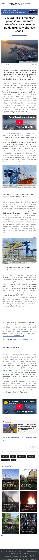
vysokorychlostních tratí (18, 359)
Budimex (32, 92)
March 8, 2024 (28, 339)
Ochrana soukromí (31, 551)
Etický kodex (19, 551)
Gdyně (29, 228)
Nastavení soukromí (7, 551)
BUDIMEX (21, 456)
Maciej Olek (7, 370)
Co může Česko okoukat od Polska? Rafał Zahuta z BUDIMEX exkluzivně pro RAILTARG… (27, 427)
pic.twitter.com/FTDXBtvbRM (13, 336)
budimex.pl (12, 437)
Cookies (12, 554)
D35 (30, 291)
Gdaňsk (5, 220)
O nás (19, 554)
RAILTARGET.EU (31, 437)
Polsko (13, 456)
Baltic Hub (20, 135)
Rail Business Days (26, 377)
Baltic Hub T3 (7, 96)
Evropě (9, 209)
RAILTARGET (20, 437)
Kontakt (25, 554)
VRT (14, 460)
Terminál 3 (6, 460)
